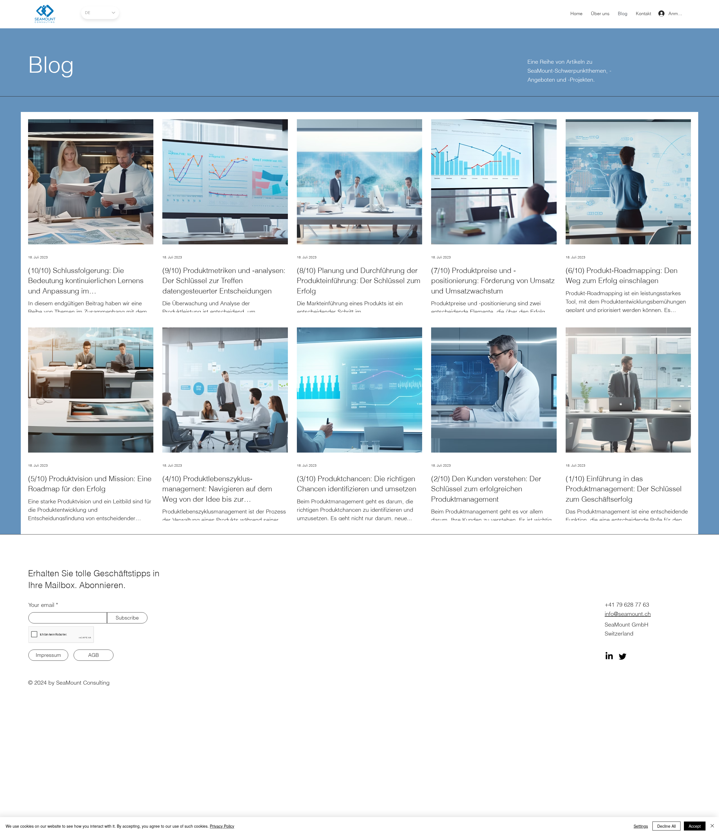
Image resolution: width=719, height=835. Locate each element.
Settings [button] (641, 826)
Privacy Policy (222, 826)
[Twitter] (622, 656)
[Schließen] (712, 826)
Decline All (666, 826)
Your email (41, 605)
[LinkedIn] (609, 656)
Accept (695, 826)
